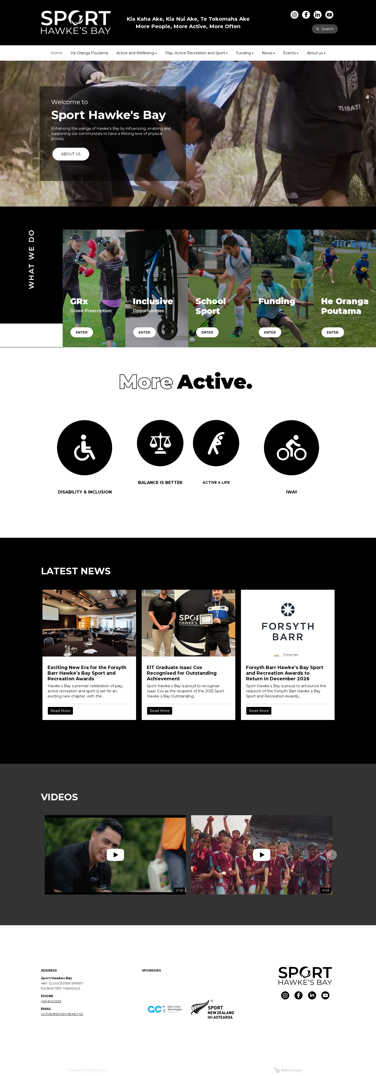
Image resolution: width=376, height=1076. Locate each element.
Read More (60, 710)
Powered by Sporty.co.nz (88, 1070)
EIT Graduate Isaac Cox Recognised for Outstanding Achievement (182, 673)
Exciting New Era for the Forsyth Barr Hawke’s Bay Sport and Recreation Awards (87, 673)
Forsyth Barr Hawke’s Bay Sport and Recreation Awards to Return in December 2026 (284, 673)
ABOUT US (71, 154)
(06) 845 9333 (51, 1001)
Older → (188, 729)
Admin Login (291, 1070)
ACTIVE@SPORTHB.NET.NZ (62, 1014)
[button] (45, 855)
